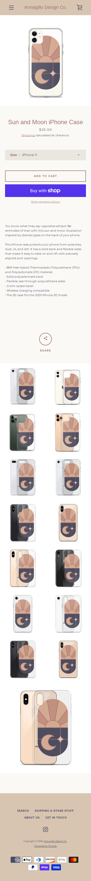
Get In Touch (56, 817)
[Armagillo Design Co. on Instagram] (45, 829)
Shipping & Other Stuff (54, 810)
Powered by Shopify (45, 846)
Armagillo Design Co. (45, 7)
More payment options (45, 201)
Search (23, 810)
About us (32, 817)
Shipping (28, 135)
